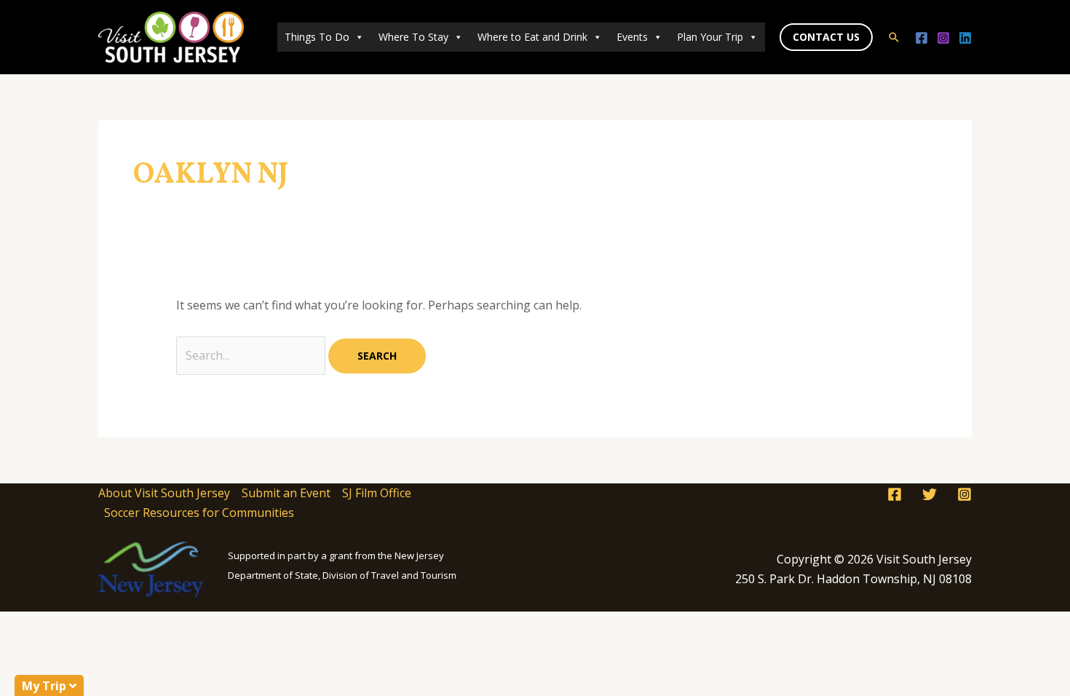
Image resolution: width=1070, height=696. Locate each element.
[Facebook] (921, 37)
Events (632, 37)
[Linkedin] (965, 37)
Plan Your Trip (710, 37)
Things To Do (317, 37)
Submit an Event (286, 493)
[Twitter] (929, 494)
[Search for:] (252, 355)
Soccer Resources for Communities (199, 513)
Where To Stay (413, 37)
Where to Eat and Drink (532, 37)
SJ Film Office (376, 493)
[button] (826, 37)
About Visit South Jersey (164, 493)
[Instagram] (943, 37)
